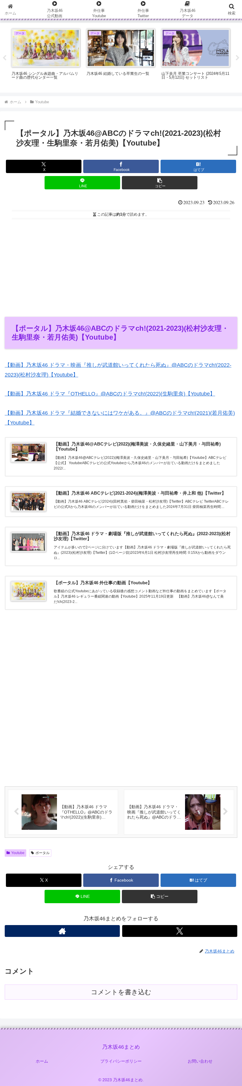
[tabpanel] (45, 57)
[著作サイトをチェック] (62, 931)
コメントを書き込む (121, 992)
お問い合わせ (200, 1061)
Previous (4, 58)
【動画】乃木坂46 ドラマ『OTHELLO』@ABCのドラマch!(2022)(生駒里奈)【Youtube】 (110, 394)
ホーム (42, 1061)
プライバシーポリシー (121, 1061)
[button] (159, 182)
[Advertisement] (121, 266)
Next (238, 58)
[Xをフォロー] (179, 931)
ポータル (42, 853)
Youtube (17, 853)
